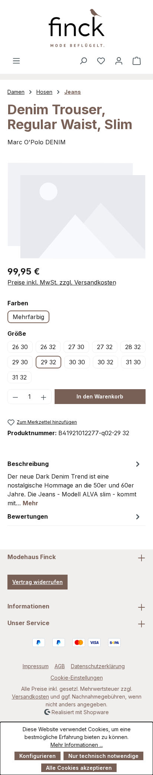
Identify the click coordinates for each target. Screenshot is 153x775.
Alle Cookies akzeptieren (79, 768)
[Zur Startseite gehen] (76, 28)
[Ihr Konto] (119, 60)
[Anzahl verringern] (15, 396)
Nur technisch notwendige (103, 756)
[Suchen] (83, 60)
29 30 (20, 362)
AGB (60, 666)
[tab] (74, 483)
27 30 (76, 347)
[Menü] (16, 60)
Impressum (36, 666)
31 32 (19, 377)
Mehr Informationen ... (77, 745)
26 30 (20, 347)
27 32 (105, 347)
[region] (76, 210)
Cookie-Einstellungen (77, 677)
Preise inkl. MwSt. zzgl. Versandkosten (61, 282)
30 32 (105, 362)
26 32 (48, 347)
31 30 (133, 362)
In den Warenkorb (99, 396)
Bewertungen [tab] (27, 516)
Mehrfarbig (28, 317)
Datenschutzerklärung (98, 666)
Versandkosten (30, 696)
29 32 (48, 362)
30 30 (77, 362)
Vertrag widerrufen (37, 582)
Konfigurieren (37, 756)
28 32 (133, 347)
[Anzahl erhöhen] (44, 396)
